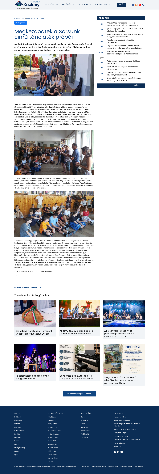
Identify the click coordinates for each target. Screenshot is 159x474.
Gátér (83, 424)
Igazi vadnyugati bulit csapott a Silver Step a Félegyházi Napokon (125, 29)
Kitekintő (83, 4)
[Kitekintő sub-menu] (90, 5)
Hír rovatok (19, 18)
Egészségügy (18, 420)
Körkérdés (17, 437)
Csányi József (52, 424)
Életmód (17, 424)
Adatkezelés (85, 466)
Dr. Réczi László (53, 437)
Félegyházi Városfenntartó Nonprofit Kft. (127, 439)
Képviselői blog (102, 4)
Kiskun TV (117, 446)
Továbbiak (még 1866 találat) (79, 394)
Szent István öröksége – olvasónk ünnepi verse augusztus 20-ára (124, 79)
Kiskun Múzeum (119, 443)
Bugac (83, 417)
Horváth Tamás (53, 448)
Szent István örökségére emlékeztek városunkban (122, 68)
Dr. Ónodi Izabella (53, 434)
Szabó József (52, 454)
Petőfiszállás (85, 434)
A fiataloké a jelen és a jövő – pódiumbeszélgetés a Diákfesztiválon (122, 52)
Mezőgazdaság (19, 448)
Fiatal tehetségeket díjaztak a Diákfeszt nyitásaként (124, 62)
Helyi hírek (50, 4)
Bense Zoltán (52, 420)
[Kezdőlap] (27, 3)
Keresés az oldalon (120, 417)
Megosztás (22, 23)
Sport (16, 454)
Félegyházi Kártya (120, 433)
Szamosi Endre (53, 458)
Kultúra (40, 18)
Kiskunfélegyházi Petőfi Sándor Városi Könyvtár (127, 425)
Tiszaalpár (84, 437)
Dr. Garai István (53, 427)
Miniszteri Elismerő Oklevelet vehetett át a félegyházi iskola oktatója (125, 35)
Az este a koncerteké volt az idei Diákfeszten (120, 41)
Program (17, 451)
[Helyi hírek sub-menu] (57, 5)
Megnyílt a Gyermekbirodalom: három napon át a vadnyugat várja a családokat (124, 46)
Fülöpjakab (84, 420)
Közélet (16, 441)
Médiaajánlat (139, 466)
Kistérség (66, 4)
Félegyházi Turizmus (121, 436)
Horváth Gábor (53, 444)
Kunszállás (84, 427)
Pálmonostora (85, 430)
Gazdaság (17, 427)
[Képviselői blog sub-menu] (113, 5)
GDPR (74, 466)
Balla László (52, 417)
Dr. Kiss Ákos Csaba (54, 430)
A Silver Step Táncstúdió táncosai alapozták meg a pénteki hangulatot (122, 24)
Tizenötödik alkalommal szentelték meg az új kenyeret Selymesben (124, 73)
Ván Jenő (51, 461)
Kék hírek (17, 434)
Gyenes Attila (52, 441)
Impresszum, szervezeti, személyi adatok (105, 466)
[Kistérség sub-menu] (74, 5)
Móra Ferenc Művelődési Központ (125, 429)
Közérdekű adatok (126, 466)
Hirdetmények (19, 430)
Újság (122, 4)
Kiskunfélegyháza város (122, 420)
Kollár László (52, 451)
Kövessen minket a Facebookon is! (27, 287)
